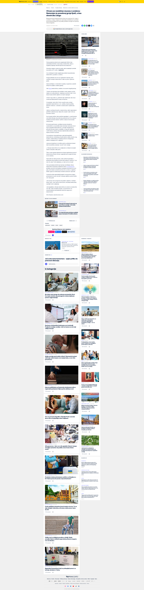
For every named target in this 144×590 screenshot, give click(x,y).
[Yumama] (88, 581)
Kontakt (60, 583)
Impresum (56, 583)
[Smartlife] (78, 581)
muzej (57, 225)
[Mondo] (51, 581)
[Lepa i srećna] (73, 581)
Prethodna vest (52, 220)
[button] (77, 26)
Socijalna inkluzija (58, 7)
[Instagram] (65, 586)
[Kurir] (55, 581)
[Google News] (79, 586)
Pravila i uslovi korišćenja (74, 583)
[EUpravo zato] (23, 1)
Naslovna (48, 7)
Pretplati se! (66, 250)
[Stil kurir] (66, 581)
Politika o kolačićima (65, 583)
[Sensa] (83, 581)
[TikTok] (76, 586)
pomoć (61, 225)
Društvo (52, 7)
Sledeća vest (72, 220)
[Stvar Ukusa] (93, 581)
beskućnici (47, 225)
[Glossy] (69, 581)
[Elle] (63, 581)
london (52, 225)
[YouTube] (73, 586)
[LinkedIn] (71, 586)
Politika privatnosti (83, 583)
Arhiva (88, 583)
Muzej (50, 88)
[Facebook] (68, 586)
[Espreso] (59, 581)
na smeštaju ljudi (70, 166)
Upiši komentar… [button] (52, 264)
